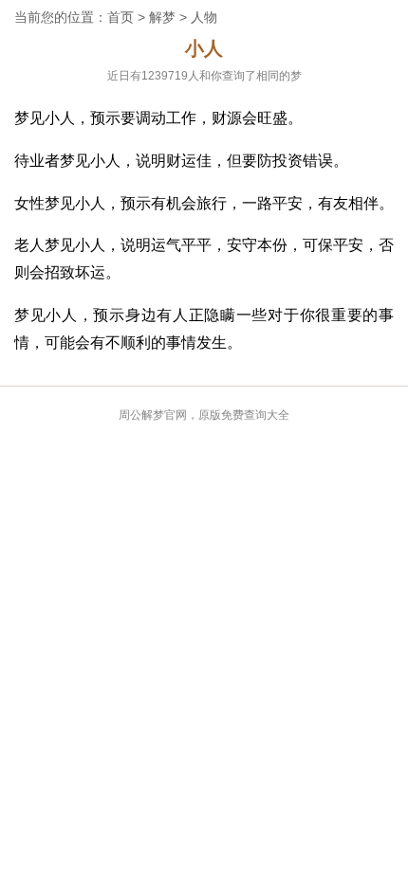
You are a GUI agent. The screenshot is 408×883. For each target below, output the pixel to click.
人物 (204, 17)
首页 (120, 17)
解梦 (162, 17)
